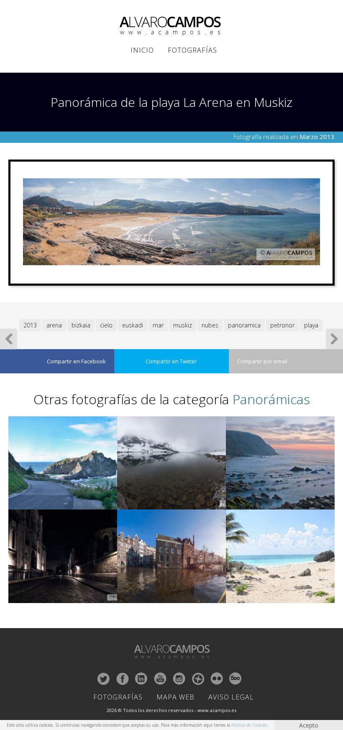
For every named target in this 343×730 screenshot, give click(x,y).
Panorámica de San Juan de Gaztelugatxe (56, 503)
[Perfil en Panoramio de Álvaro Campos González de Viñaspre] (198, 678)
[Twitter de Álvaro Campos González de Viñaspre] (103, 678)
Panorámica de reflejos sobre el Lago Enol (165, 503)
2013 (30, 325)
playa (311, 325)
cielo (106, 325)
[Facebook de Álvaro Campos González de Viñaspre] (122, 678)
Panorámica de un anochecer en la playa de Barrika (276, 500)
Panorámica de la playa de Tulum (265, 597)
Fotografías (192, 50)
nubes (210, 325)
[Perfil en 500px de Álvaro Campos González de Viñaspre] (235, 678)
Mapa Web (175, 697)
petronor (282, 325)
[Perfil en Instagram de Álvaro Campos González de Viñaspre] (179, 678)
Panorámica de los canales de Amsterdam (165, 597)
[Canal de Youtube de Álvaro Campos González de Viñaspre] (160, 678)
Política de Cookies (249, 725)
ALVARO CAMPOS (172, 26)
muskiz (182, 325)
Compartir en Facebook (76, 361)
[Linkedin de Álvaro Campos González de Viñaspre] (141, 678)
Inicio (142, 50)
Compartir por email (262, 361)
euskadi (132, 325)
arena (54, 325)
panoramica (244, 325)
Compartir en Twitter (171, 361)
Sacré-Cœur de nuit (32, 597)
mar (158, 325)
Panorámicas (271, 399)
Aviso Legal (231, 697)
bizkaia (81, 325)
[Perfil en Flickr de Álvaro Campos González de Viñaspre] (216, 678)
